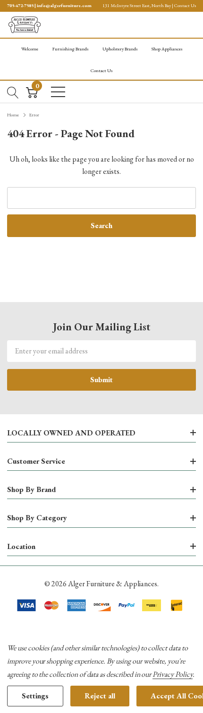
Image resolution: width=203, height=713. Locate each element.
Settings (35, 696)
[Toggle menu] (58, 92)
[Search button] (13, 91)
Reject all (100, 696)
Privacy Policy (172, 674)
